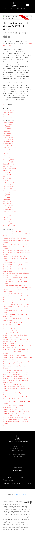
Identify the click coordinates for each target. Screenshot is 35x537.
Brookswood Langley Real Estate (16, 250)
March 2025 (7, 158)
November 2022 (9, 209)
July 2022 (6, 213)
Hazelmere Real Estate (12, 331)
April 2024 (7, 178)
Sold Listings (8, 117)
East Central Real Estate (12, 294)
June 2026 (7, 129)
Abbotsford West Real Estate (14, 238)
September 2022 (9, 211)
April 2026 (7, 133)
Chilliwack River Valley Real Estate (16, 273)
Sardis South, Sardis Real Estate (15, 378)
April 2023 (7, 201)
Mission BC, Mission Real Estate (15, 339)
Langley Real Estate (11, 337)
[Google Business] (21, 471)
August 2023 (8, 193)
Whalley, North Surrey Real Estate (16, 417)
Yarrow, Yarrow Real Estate (13, 426)
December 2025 (9, 141)
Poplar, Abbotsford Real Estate (15, 364)
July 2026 (6, 127)
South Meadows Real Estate (14, 386)
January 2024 (8, 184)
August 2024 (8, 170)
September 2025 (9, 147)
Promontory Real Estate (12, 370)
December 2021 (9, 226)
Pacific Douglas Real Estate (14, 355)
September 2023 (9, 191)
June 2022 (7, 215)
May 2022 (6, 218)
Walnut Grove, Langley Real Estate (16, 411)
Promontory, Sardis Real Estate (15, 372)
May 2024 (6, 176)
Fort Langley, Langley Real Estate (16, 304)
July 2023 (6, 195)
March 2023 (7, 203)
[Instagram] (17, 471)
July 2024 (6, 172)
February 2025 (8, 160)
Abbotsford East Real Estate (14, 232)
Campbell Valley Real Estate (14, 256)
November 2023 (9, 187)
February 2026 (8, 137)
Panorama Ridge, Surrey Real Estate (17, 362)
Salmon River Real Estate (13, 376)
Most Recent (8, 123)
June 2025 (7, 151)
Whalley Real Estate (11, 415)
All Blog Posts (8, 110)
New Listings (8, 113)
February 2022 (8, 224)
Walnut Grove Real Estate (13, 409)
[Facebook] (16, 471)
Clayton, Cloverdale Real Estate (15, 277)
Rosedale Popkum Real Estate (15, 374)
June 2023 (7, 197)
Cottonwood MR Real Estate (14, 285)
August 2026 (8, 125)
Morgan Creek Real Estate (13, 343)
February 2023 (8, 205)
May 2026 (6, 131)
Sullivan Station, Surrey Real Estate (17, 397)
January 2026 (8, 139)
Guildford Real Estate (11, 327)
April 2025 (7, 156)
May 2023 (6, 199)
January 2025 (8, 162)
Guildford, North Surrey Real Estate (17, 329)
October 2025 (8, 145)
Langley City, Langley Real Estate (16, 335)
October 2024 (8, 166)
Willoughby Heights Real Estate (15, 419)
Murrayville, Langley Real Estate (15, 349)
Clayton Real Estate (10, 275)
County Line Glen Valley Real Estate (17, 287)
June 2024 (7, 174)
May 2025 (6, 153)
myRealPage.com (21, 494)
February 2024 (8, 182)
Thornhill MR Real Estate (13, 399)
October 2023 (8, 189)
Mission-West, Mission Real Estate (16, 341)
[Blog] (14, 471)
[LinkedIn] (19, 471)
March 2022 (7, 222)
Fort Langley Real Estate (12, 302)
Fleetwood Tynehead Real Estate (16, 300)
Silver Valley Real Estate (12, 384)
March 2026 (7, 135)
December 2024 (9, 164)
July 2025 (6, 149)
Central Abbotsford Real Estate (15, 263)
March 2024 (7, 180)
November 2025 (9, 143)
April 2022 (7, 220)
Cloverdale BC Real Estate (13, 279)
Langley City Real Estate (12, 333)
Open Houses (8, 115)
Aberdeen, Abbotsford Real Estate (16, 244)
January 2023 (8, 207)
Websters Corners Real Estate (15, 413)
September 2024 (9, 168)
